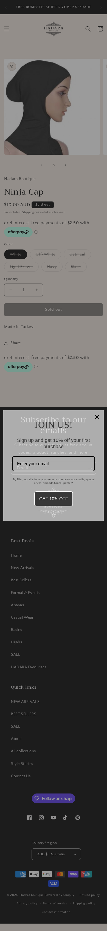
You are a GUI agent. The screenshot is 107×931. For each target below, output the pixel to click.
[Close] (97, 417)
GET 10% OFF (53, 499)
